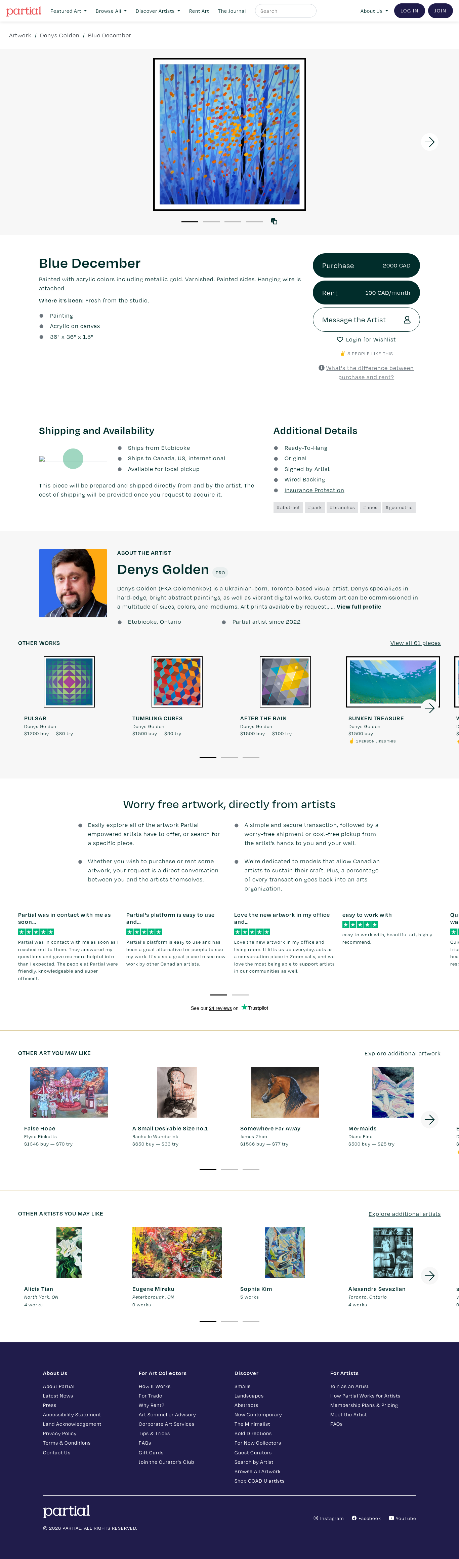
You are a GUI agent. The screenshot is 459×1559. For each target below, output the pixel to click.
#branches (342, 507)
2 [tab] (211, 221)
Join (440, 10)
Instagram (331, 1518)
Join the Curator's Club (166, 1461)
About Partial (59, 1386)
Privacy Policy (60, 1433)
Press (49, 1405)
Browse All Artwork (258, 1471)
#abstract (288, 507)
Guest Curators (253, 1452)
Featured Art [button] (66, 10)
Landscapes (249, 1395)
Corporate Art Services (167, 1423)
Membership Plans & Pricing (364, 1405)
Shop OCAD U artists (260, 1480)
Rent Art (199, 10)
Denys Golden (60, 35)
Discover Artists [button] (156, 10)
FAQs (145, 1442)
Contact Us (57, 1452)
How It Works (155, 1386)
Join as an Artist (349, 1386)
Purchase (366, 265)
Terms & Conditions (67, 1442)
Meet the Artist (348, 1414)
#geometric (399, 507)
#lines (370, 507)
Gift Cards (151, 1452)
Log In (410, 10)
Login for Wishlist (371, 339)
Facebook (369, 1518)
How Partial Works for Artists (365, 1395)
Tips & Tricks (154, 1433)
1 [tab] (189, 221)
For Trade (150, 1395)
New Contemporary (258, 1414)
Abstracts (246, 1405)
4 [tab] (254, 221)
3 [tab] (232, 221)
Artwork (20, 35)
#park (315, 507)
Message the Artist (354, 319)
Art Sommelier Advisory (167, 1414)
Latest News (58, 1395)
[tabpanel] (229, 134)
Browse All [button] (109, 10)
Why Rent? (151, 1405)
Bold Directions (253, 1433)
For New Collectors (258, 1442)
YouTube (405, 1518)
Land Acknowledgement (72, 1423)
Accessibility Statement (72, 1414)
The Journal (232, 10)
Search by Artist (254, 1461)
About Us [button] (372, 10)
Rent (366, 292)
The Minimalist (252, 1423)
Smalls (243, 1386)
